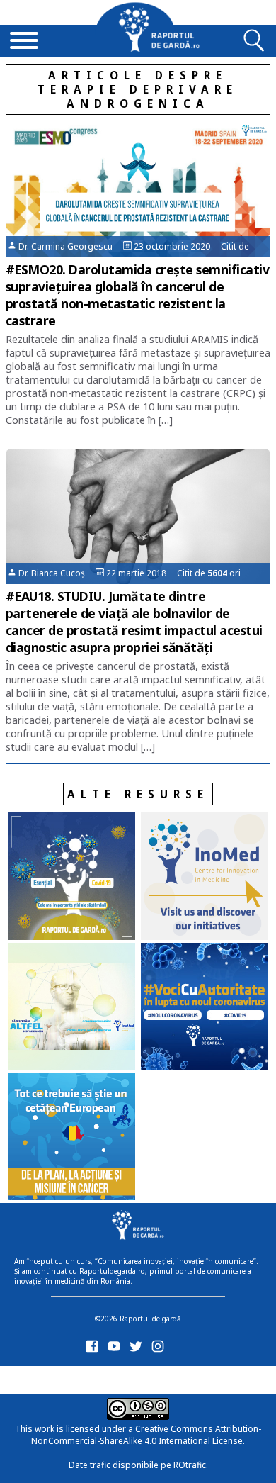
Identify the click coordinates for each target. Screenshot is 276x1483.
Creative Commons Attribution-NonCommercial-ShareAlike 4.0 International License (146, 1435)
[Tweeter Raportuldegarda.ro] (138, 1349)
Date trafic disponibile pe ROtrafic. (138, 1465)
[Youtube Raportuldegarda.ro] (116, 1349)
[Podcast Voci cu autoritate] (204, 1008)
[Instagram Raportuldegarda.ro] (160, 1349)
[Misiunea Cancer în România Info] (71, 1138)
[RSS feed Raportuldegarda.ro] (94, 1377)
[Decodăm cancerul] (204, 877)
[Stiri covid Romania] (71, 877)
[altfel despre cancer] (71, 1008)
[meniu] (24, 42)
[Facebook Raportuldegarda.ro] (94, 1349)
